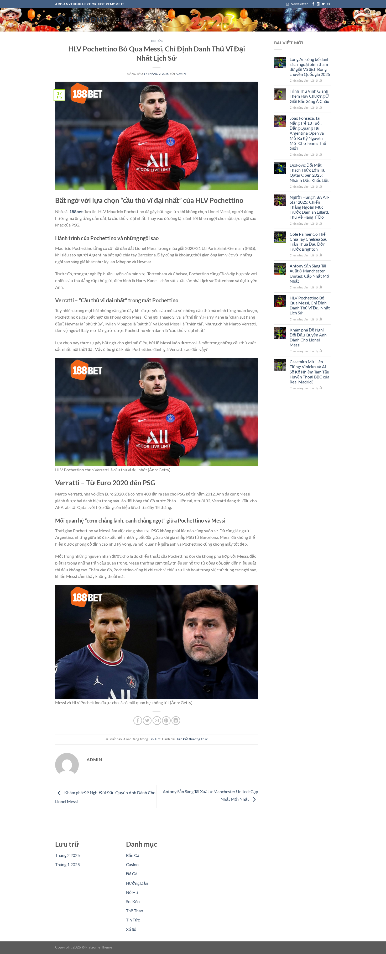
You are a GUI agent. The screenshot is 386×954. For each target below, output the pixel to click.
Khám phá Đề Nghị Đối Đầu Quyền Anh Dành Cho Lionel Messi (308, 337)
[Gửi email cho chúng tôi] (328, 4)
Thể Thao (134, 910)
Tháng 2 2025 (67, 855)
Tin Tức (156, 41)
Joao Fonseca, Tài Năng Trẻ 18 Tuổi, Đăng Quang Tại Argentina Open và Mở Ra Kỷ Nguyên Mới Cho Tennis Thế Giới (308, 133)
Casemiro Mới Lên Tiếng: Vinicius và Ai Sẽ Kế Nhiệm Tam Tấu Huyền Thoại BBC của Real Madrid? (309, 371)
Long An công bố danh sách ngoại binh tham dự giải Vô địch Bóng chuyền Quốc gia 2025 (310, 67)
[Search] (117, 20)
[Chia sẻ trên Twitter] (147, 720)
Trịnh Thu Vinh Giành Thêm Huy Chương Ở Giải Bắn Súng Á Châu (309, 95)
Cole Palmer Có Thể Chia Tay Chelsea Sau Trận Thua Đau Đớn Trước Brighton (308, 241)
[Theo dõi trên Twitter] (323, 4)
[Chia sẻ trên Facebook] (137, 720)
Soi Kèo (133, 901)
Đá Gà (131, 873)
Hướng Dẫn (137, 883)
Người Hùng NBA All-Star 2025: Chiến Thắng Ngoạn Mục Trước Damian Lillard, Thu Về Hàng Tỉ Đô (309, 207)
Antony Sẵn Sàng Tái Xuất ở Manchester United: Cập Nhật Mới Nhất (310, 273)
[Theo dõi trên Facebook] (313, 4)
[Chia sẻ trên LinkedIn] (175, 720)
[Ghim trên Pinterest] (166, 720)
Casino (132, 864)
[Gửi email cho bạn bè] (157, 720)
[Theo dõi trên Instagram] (318, 4)
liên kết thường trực (192, 739)
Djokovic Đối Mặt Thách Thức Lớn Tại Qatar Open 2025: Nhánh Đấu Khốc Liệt (309, 172)
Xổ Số (131, 929)
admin (181, 73)
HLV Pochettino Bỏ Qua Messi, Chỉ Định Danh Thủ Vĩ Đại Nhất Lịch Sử (310, 305)
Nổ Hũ (132, 892)
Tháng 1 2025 (67, 864)
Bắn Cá (132, 855)
